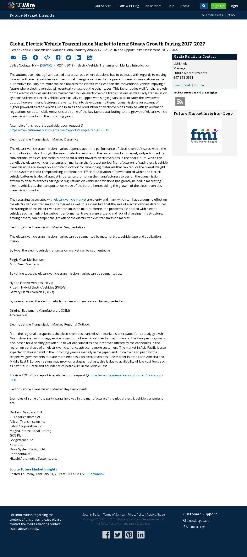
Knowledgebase (198, 520)
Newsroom (153, 6)
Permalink (97, 474)
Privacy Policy (136, 514)
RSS (234, 15)
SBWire (21, 5)
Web (187, 85)
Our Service (103, 6)
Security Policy (91, 514)
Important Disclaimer (137, 523)
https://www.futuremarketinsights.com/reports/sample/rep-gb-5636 (59, 130)
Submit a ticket (196, 527)
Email (177, 85)
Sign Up (218, 6)
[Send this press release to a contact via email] (13, 57)
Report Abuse (156, 514)
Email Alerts (214, 15)
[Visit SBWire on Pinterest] (129, 539)
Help (170, 6)
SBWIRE (46, 65)
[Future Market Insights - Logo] (204, 152)
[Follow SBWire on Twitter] (118, 539)
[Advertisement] (123, 28)
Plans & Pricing (128, 6)
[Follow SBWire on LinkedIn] (140, 539)
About (184, 6)
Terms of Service (114, 514)
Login (233, 6)
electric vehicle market (70, 199)
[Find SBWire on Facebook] (106, 539)
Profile (199, 85)
